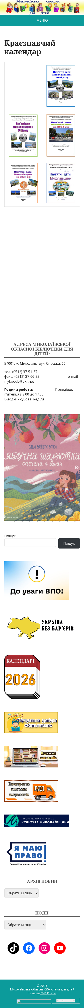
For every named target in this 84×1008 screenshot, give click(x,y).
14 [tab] (38, 523)
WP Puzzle (48, 993)
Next (77, 467)
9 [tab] (72, 516)
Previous (7, 467)
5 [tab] (42, 516)
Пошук (10, 536)
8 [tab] (64, 516)
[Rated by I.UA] (34, 1001)
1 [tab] (12, 516)
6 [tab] (49, 516)
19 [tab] (76, 523)
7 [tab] (57, 516)
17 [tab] (61, 523)
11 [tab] (16, 523)
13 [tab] (31, 523)
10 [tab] (80, 516)
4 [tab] (34, 516)
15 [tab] (46, 523)
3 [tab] (27, 516)
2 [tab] (19, 516)
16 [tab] (53, 523)
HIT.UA (60, 1001)
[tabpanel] (42, 467)
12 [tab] (23, 523)
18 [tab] (68, 523)
